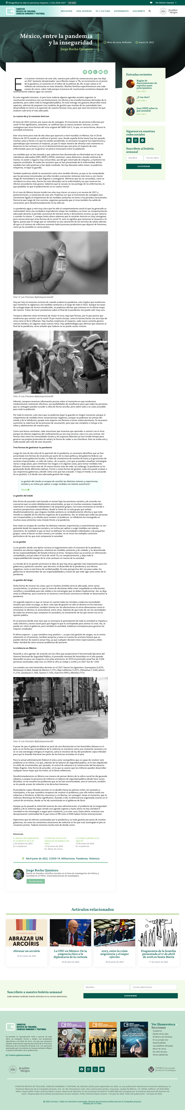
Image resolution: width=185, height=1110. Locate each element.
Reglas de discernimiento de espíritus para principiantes (147, 84)
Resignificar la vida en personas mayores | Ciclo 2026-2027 (37, 2)
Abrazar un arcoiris (26, 951)
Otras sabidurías (160, 1054)
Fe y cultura (103, 11)
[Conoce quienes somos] (7, 1055)
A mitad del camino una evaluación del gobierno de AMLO (57, 841)
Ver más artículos (35, 881)
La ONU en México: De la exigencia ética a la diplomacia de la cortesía (70, 954)
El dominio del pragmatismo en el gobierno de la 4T (26, 839)
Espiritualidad (159, 1042)
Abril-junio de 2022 (37, 858)
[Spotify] (142, 140)
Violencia (94, 858)
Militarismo (68, 858)
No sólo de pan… (160, 1051)
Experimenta (121, 11)
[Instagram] (135, 140)
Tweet (24, 489)
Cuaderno (157, 1031)
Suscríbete (139, 11)
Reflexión (66, 11)
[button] (150, 11)
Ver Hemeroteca (163, 1024)
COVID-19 (54, 858)
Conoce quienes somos (19, 1055)
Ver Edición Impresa (164, 2)
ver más (72, 2)
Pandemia (82, 858)
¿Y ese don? (143, 97)
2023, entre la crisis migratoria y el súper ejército (114, 954)
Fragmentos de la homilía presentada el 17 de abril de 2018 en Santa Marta (158, 954)
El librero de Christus (162, 1037)
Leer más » (142, 91)
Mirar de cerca (114, 42)
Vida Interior (84, 11)
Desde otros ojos (160, 1034)
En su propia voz (160, 1039)
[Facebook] (129, 140)
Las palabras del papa (163, 1045)
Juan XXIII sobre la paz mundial (147, 110)
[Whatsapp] (95, 1069)
